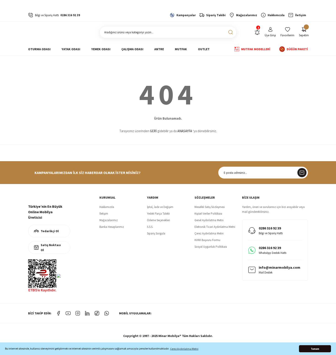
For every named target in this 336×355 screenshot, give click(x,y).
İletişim (103, 214)
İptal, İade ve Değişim (160, 207)
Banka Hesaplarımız (111, 227)
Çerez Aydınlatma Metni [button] (184, 348)
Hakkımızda (106, 207)
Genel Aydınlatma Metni (209, 220)
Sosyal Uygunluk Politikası (211, 247)
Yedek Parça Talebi (158, 214)
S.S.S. (150, 227)
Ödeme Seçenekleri (158, 220)
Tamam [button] (315, 348)
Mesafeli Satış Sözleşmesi (210, 207)
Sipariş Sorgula (156, 233)
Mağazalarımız (108, 220)
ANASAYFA (184, 131)
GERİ (153, 131)
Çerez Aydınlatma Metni (209, 233)
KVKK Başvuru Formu (207, 240)
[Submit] (302, 172)
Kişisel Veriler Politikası (208, 214)
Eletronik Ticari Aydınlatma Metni (215, 227)
